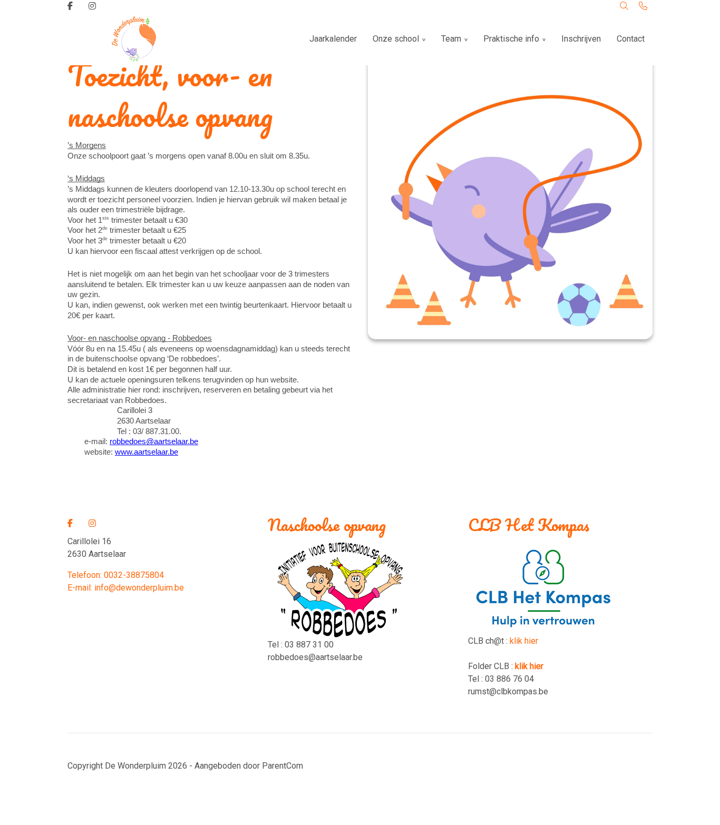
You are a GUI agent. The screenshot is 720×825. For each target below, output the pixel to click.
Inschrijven (581, 39)
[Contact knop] (643, 6)
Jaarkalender (333, 39)
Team (451, 39)
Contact (631, 39)
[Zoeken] (624, 6)
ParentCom (282, 766)
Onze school (396, 39)
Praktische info (511, 39)
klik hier (524, 641)
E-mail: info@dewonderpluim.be (125, 588)
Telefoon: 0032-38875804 (115, 575)
